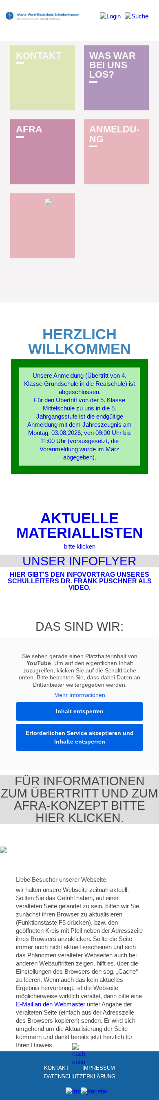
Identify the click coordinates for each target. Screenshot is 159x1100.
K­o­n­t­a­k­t (39, 55)
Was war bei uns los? (112, 65)
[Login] (110, 19)
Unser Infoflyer (79, 561)
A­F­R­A (29, 129)
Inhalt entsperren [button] (80, 711)
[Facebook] (87, 1093)
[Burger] (136, 19)
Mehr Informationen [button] (79, 695)
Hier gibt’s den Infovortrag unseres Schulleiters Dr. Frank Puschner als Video (80, 581)
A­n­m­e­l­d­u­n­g (114, 134)
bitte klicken (79, 546)
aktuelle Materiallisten (79, 525)
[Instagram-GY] (72, 1093)
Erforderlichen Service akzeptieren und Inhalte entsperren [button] (80, 737)
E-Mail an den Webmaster (50, 1004)
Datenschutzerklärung (79, 1076)
